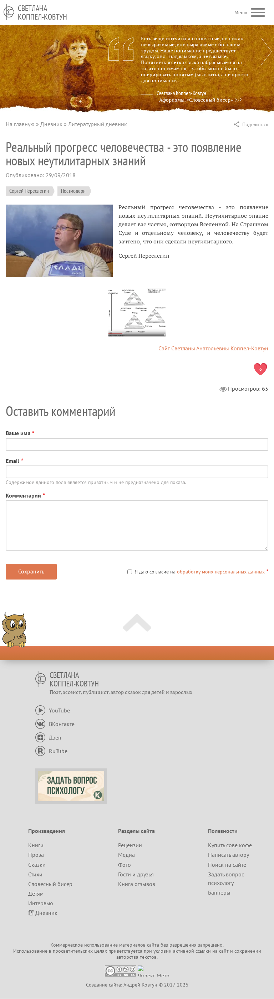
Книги (36, 845)
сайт (224, 951)
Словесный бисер (50, 883)
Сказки (37, 864)
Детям (36, 893)
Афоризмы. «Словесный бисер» (196, 100)
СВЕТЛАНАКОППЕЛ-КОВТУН (42, 12)
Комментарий (23, 495)
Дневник (51, 124)
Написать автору (228, 854)
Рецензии (130, 845)
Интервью (40, 903)
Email (12, 460)
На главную (20, 124)
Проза (36, 854)
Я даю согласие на (200, 571)
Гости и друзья (136, 874)
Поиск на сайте (227, 864)
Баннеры (219, 892)
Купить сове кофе (230, 845)
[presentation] (266, 51)
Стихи (35, 874)
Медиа (126, 854)
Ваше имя (18, 433)
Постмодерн (73, 190)
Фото (124, 864)
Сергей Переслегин (29, 190)
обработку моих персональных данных (221, 571)
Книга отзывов (136, 883)
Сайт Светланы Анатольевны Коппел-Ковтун (213, 348)
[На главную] (9, 12)
